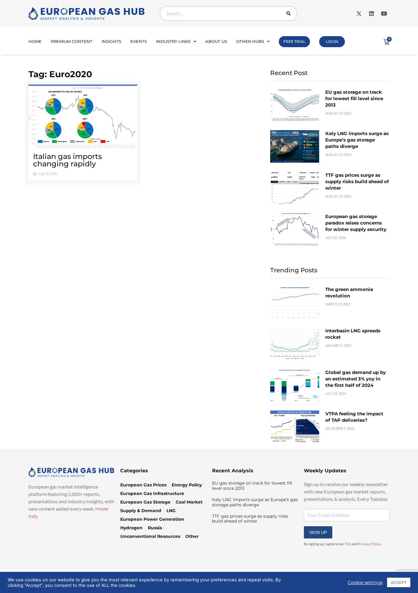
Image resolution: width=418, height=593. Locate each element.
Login (332, 41)
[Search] (289, 13)
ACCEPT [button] (399, 582)
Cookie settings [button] (365, 582)
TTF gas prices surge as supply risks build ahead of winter (357, 181)
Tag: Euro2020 (60, 74)
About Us (216, 41)
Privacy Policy (369, 544)
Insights (111, 41)
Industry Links (173, 41)
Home (35, 41)
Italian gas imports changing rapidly (67, 160)
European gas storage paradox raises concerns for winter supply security (355, 222)
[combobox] (228, 13)
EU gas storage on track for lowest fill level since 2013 (354, 98)
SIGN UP (318, 532)
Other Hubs (250, 41)
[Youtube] (384, 13)
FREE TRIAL (294, 41)
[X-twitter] (358, 13)
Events (138, 41)
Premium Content (71, 41)
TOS (348, 544)
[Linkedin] (371, 13)
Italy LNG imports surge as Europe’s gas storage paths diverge (357, 139)
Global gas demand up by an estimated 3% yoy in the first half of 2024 (355, 378)
